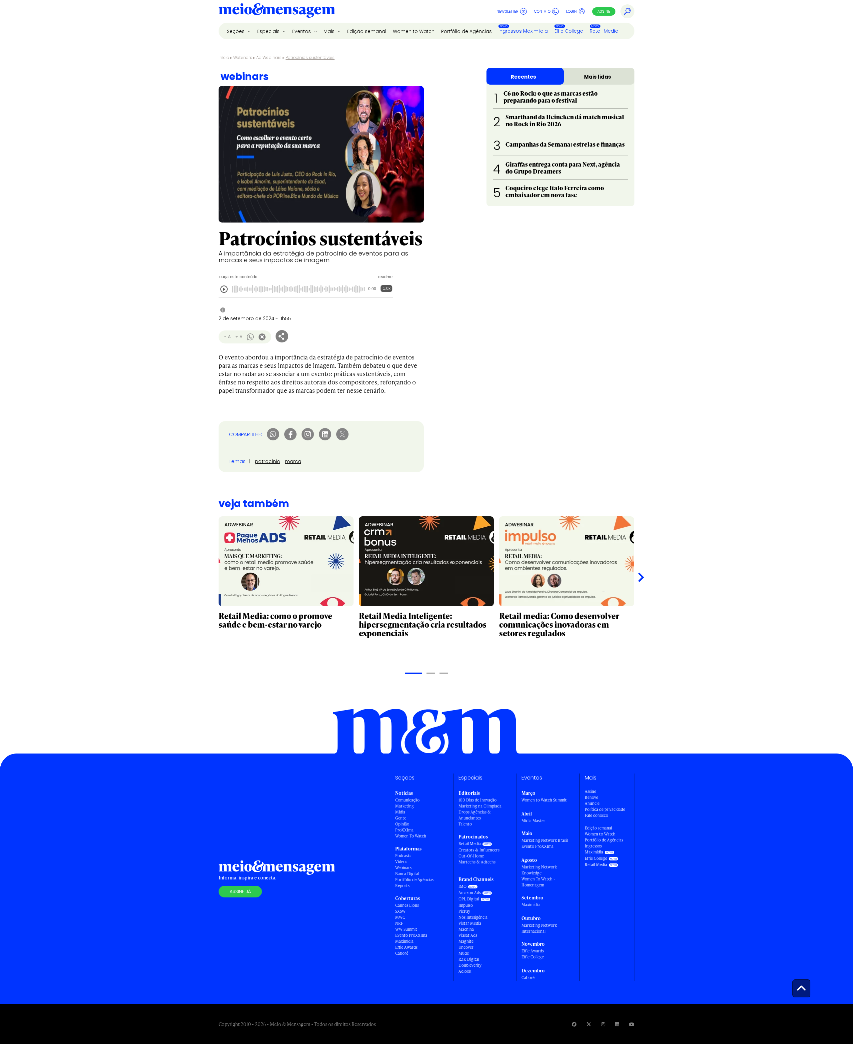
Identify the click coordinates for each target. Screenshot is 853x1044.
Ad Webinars (269, 57)
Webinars (242, 57)
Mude (463, 953)
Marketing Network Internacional (539, 928)
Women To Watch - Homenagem (538, 882)
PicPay (464, 911)
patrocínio (267, 461)
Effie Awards (406, 947)
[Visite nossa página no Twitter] (588, 1024)
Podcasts (403, 855)
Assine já (240, 891)
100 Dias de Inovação (477, 800)
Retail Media (604, 31)
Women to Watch (413, 31)
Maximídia (404, 941)
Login (571, 11)
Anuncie (592, 803)
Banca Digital (407, 873)
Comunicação (407, 800)
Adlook (464, 971)
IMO (462, 886)
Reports (402, 885)
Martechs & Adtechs (476, 862)
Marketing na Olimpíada (479, 806)
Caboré (401, 953)
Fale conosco (596, 815)
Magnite (465, 941)
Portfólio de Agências (466, 31)
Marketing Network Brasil (544, 840)
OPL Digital (468, 899)
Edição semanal (366, 31)
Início (224, 57)
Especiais (269, 31)
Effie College (568, 31)
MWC (400, 917)
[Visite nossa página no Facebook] (574, 1024)
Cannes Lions (407, 905)
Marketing (404, 806)
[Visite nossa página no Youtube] (631, 1024)
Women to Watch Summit (544, 800)
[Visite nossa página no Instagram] (603, 1024)
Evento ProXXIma (411, 935)
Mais (330, 31)
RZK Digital (468, 959)
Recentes (523, 76)
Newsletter (507, 11)
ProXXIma (404, 830)
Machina (466, 929)
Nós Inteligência (472, 917)
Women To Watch (410, 836)
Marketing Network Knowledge (539, 870)
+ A (238, 336)
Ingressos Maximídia (523, 31)
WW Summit (406, 929)
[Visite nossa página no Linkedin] (617, 1024)
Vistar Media (469, 923)
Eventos (302, 31)
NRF (399, 923)
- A (227, 336)
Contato (542, 11)
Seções (236, 31)
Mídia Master (533, 820)
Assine (603, 11)
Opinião (402, 824)
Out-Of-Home (471, 856)
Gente (400, 818)
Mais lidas (597, 76)
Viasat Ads (467, 935)
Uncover (465, 947)
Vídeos (401, 861)
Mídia (400, 812)
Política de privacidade (605, 809)
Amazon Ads (469, 892)
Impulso (465, 905)
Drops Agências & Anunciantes (474, 815)
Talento (465, 824)
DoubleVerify (469, 965)
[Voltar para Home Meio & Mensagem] (277, 11)
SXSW (400, 911)
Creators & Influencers (478, 850)
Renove (591, 797)
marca (293, 461)
